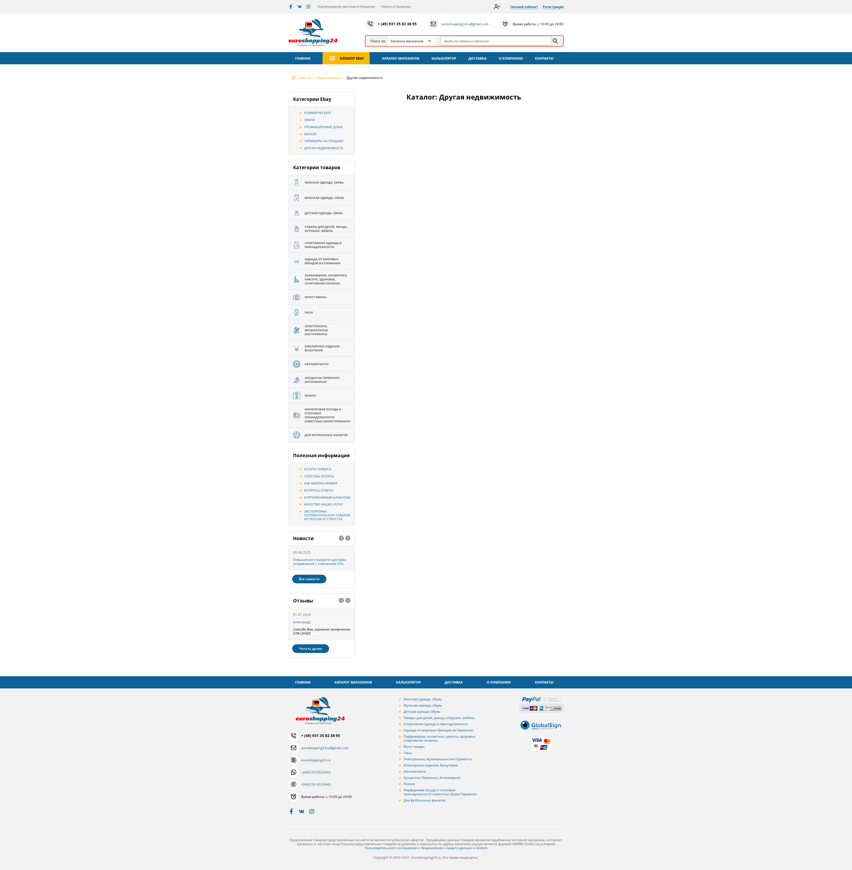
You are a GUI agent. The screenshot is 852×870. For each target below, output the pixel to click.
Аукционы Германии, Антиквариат (432, 777)
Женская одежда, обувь (423, 699)
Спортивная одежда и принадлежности (436, 724)
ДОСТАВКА (477, 58)
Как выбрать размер (320, 483)
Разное (409, 784)
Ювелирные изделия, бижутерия (431, 765)
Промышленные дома (323, 127)
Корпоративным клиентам (327, 497)
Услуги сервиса (317, 469)
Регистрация (553, 7)
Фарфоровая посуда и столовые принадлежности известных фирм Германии (440, 792)
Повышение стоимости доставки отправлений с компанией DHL (320, 561)
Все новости (309, 579)
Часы (408, 752)
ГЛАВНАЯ (302, 58)
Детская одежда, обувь (422, 711)
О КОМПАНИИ (511, 58)
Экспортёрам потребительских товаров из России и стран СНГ (327, 515)
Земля (309, 120)
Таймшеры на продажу (324, 141)
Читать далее (310, 648)
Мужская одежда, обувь (423, 705)
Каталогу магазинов (407, 41)
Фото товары (414, 746)
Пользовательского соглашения (391, 848)
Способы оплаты (319, 476)
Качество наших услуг (323, 504)
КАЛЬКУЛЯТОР (444, 58)
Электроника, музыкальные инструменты (438, 759)
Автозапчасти (415, 771)
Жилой (310, 134)
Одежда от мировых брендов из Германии (438, 730)
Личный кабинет (524, 7)
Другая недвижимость (323, 148)
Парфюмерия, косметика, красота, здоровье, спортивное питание (440, 738)
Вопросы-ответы (318, 490)
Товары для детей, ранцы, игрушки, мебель (439, 717)
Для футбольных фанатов (425, 800)
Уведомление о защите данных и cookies (454, 848)
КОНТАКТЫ (544, 58)
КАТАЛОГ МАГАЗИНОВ (400, 58)
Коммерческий (317, 113)
